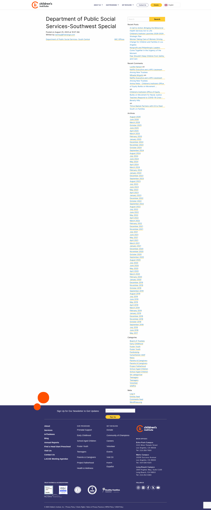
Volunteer (134, 383)
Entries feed (135, 396)
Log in (132, 394)
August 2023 (135, 181)
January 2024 (135, 173)
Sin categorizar (136, 375)
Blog (46, 438)
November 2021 (136, 229)
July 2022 (134, 209)
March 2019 (135, 308)
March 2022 (135, 221)
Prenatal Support (84, 429)
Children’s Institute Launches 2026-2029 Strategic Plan (146, 33)
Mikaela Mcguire (136, 75)
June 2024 (134, 159)
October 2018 (135, 322)
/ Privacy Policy (70, 506)
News (132, 358)
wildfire (133, 386)
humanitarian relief (137, 355)
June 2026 (134, 119)
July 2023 (134, 184)
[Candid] (48, 490)
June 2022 (134, 212)
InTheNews (49, 434)
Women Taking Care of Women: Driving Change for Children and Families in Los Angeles (146, 39)
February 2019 (136, 310)
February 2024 (136, 170)
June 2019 (134, 299)
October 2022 (136, 201)
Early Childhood (136, 344)
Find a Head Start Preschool (57, 446)
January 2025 (135, 139)
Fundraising (134, 352)
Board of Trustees (137, 341)
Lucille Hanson (136, 67)
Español (110, 466)
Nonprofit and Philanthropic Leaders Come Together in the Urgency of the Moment (145, 48)
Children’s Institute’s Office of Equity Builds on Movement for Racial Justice (146, 92)
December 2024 (136, 142)
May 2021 (134, 237)
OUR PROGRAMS (111, 5)
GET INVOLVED (127, 5)
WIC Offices (119, 39)
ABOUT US (97, 5)
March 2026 (135, 122)
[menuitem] (98, 5)
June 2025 (134, 128)
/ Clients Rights (80, 506)
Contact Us (142, 5)
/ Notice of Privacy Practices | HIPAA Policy (100, 506)
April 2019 (134, 305)
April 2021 (134, 240)
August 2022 (135, 207)
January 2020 (135, 279)
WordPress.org (136, 402)
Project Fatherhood (138, 366)
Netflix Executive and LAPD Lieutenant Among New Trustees (146, 69)
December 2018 (136, 316)
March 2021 (135, 243)
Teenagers (134, 377)
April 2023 (134, 192)
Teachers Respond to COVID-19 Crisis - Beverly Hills (146, 97)
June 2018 (134, 330)
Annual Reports (51, 442)
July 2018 (134, 327)
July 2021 (134, 232)
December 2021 (136, 226)
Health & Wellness (85, 468)
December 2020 (136, 249)
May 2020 (134, 268)
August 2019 (135, 294)
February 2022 (136, 223)
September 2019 (137, 291)
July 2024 (134, 156)
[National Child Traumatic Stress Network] (53, 495)
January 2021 (135, 246)
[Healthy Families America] (111, 490)
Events (110, 451)
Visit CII (110, 457)
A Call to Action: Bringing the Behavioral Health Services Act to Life (146, 28)
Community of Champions (118, 435)
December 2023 (136, 176)
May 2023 (134, 190)
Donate (156, 5)
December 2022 (136, 198)
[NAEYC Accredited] (92, 490)
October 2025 (136, 125)
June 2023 (134, 187)
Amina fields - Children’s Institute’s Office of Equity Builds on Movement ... (147, 83)
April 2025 (134, 131)
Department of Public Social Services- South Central (68, 39)
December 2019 (136, 282)
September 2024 (137, 150)
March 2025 (135, 133)
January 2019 (135, 313)
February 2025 (136, 136)
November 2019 (136, 285)
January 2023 (135, 195)
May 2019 (134, 302)
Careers (110, 440)
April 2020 (134, 271)
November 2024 (136, 145)
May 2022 (134, 215)
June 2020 (134, 265)
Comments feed (136, 399)
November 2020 (136, 251)
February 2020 (136, 277)
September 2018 (137, 324)
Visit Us (48, 450)
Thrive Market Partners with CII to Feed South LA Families (146, 106)
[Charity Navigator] (63, 490)
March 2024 (135, 167)
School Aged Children (139, 369)
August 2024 (135, 153)
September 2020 (137, 257)
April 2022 (134, 218)
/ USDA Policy (118, 506)
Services (48, 430)
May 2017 (134, 333)
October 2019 (135, 288)
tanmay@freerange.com (65, 35)
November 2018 (136, 319)
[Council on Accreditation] (77, 490)
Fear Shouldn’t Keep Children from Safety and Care (147, 56)
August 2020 (135, 260)
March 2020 (135, 274)
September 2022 (137, 204)
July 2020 (134, 263)
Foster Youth (135, 346)
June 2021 (134, 235)
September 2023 (137, 178)
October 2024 (136, 147)
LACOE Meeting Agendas (56, 458)
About (47, 425)
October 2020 (136, 254)
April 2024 (134, 164)
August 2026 (135, 117)
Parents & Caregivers (138, 360)
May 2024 (134, 162)
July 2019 (134, 296)
